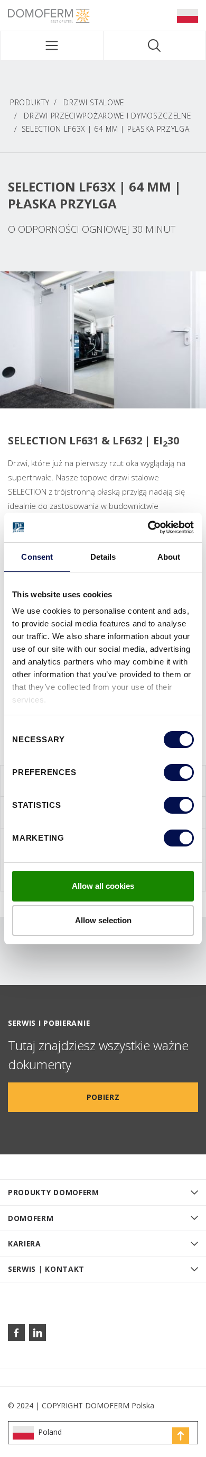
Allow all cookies (103, 885)
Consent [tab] (37, 556)
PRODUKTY (30, 102)
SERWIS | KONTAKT (46, 1269)
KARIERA (24, 1244)
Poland (50, 1432)
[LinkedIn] (37, 1332)
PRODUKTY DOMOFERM (53, 1192)
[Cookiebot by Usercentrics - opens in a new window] (148, 527)
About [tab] (169, 556)
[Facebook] (16, 1332)
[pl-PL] (187, 15)
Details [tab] (103, 556)
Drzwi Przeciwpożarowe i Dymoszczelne (107, 116)
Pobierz (103, 1097)
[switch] (179, 772)
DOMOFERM (31, 1218)
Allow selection (103, 920)
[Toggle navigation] (52, 45)
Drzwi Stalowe (93, 102)
